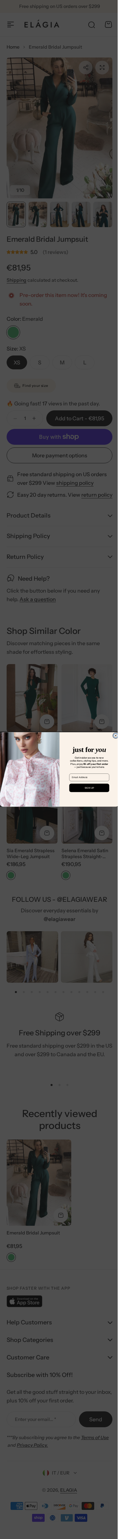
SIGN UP (87, 788)
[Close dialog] (113, 735)
